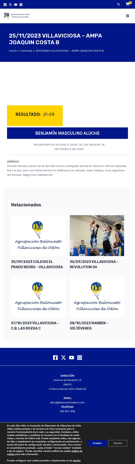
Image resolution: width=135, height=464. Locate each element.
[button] (118, 4)
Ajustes (118, 443)
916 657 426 (67, 411)
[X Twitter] (63, 357)
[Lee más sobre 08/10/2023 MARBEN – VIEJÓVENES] (97, 296)
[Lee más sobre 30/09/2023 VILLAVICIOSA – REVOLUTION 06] (97, 235)
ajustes (77, 460)
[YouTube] (15, 4)
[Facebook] (5, 4)
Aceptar (97, 443)
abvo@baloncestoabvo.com (67, 402)
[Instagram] (20, 4)
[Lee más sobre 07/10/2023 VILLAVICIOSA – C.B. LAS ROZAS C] (38, 296)
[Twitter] (10, 4)
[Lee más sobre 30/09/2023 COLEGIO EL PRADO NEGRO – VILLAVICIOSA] (38, 235)
